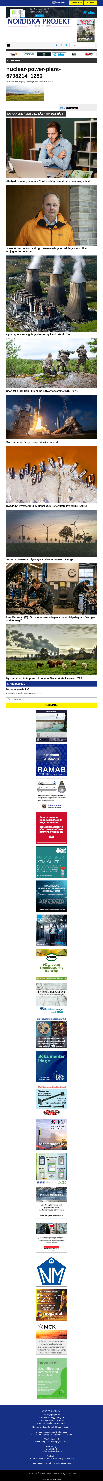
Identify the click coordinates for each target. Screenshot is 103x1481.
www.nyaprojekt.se (51, 1415)
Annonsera (90, 3)
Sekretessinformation (52, 1479)
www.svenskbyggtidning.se (51, 1417)
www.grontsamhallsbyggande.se (51, 1423)
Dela (62, 108)
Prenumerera (76, 3)
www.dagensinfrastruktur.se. (51, 1420)
